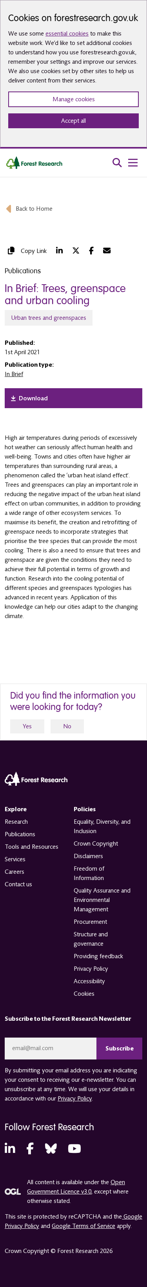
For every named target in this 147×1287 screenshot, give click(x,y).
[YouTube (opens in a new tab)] (74, 1149)
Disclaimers (88, 856)
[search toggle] (117, 162)
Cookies (84, 993)
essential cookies (67, 33)
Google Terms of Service (83, 1226)
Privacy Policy (91, 968)
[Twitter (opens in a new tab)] (76, 251)
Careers (14, 871)
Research (16, 821)
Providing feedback (98, 956)
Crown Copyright (96, 843)
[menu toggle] (133, 162)
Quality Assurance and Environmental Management (102, 900)
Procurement (90, 921)
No (67, 726)
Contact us (18, 884)
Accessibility (89, 981)
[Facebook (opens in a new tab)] (91, 251)
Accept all (73, 120)
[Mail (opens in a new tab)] (107, 251)
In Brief (14, 374)
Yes (27, 726)
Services (15, 859)
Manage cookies (74, 99)
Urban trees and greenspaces (48, 317)
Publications (20, 834)
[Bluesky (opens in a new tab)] (51, 1149)
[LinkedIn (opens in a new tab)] (59, 251)
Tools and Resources (31, 846)
